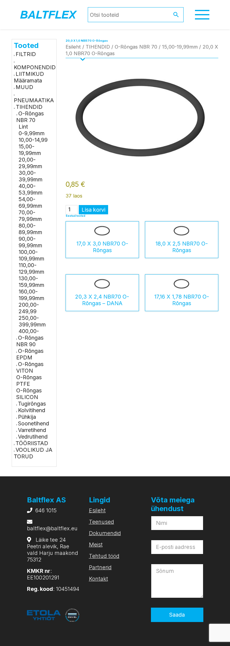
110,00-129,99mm (31, 268)
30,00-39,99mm (31, 176)
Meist (96, 544)
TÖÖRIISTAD (32, 443)
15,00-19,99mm (30, 149)
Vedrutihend (33, 436)
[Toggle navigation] (202, 14)
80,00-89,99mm (30, 228)
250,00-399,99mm (32, 321)
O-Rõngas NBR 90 (29, 341)
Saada (177, 615)
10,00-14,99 (33, 140)
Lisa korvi (93, 210)
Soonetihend (33, 423)
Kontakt (98, 579)
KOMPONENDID (35, 67)
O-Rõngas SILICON (29, 393)
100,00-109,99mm (31, 255)
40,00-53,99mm (31, 189)
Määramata (28, 80)
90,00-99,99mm (30, 242)
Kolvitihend (31, 410)
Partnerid (100, 567)
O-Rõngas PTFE (29, 380)
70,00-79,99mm (30, 215)
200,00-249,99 (29, 308)
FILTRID (26, 54)
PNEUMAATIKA (34, 100)
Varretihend (32, 430)
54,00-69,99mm (30, 202)
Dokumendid (105, 533)
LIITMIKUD (30, 74)
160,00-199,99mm (31, 294)
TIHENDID (29, 107)
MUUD (24, 87)
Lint (23, 127)
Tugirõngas (32, 403)
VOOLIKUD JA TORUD (33, 453)
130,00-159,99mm (31, 281)
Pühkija (27, 417)
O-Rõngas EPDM (29, 354)
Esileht (73, 47)
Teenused (101, 522)
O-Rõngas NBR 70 (30, 116)
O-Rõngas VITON (29, 367)
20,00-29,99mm (30, 162)
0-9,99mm (32, 133)
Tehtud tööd (104, 556)
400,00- (29, 331)
